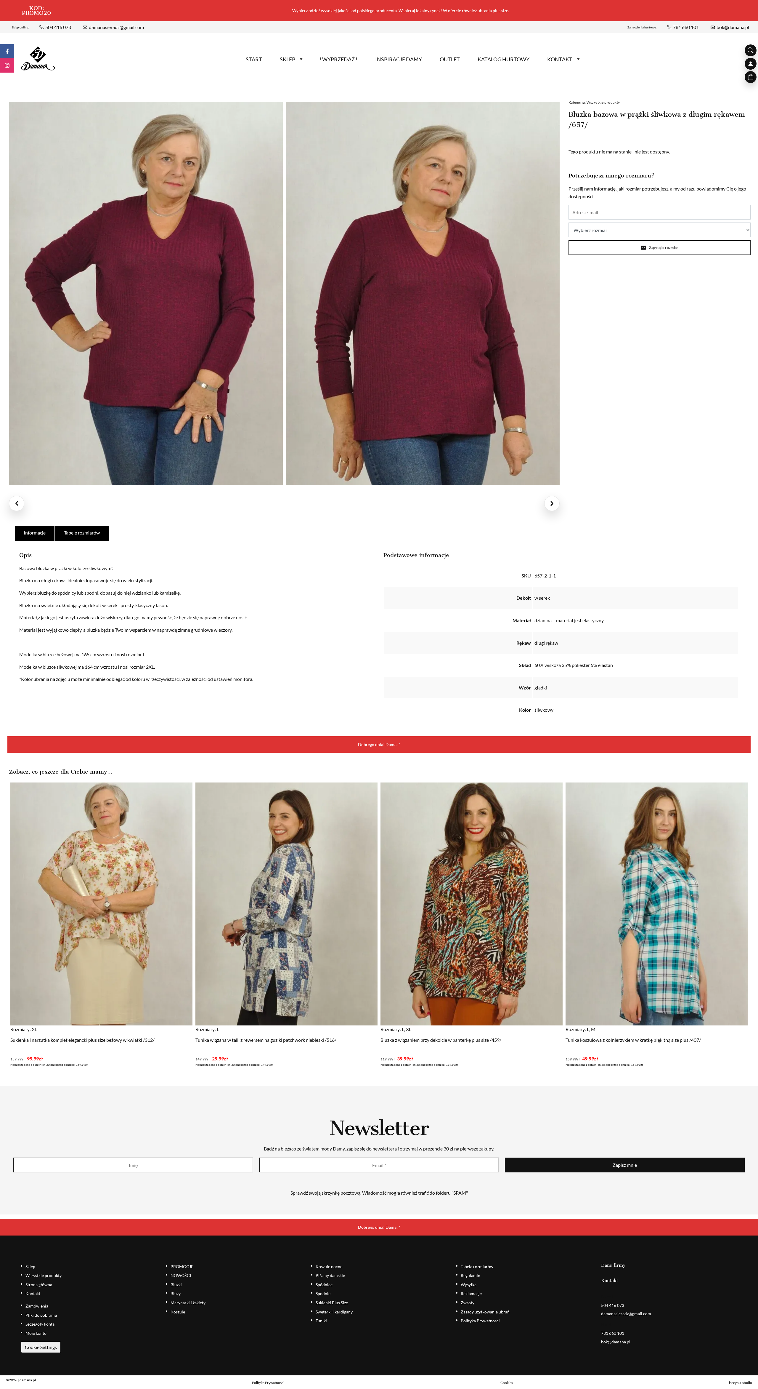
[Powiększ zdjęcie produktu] (145, 293)
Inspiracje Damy (398, 59)
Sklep (287, 59)
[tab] (35, 533)
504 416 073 (58, 27)
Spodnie (323, 1293)
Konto (751, 64)
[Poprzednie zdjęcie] (16, 503)
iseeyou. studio (740, 1382)
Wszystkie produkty (603, 102)
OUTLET (450, 59)
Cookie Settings (41, 1347)
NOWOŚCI (181, 1275)
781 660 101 (686, 27)
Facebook (7, 51)
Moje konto (35, 1333)
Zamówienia (36, 1305)
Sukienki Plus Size (332, 1302)
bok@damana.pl (733, 27)
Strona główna (38, 1284)
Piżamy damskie (330, 1275)
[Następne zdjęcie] (552, 503)
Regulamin (470, 1275)
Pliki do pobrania (41, 1315)
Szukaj (751, 50)
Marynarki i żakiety (188, 1302)
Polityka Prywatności (480, 1320)
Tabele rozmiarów (82, 532)
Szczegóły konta (39, 1323)
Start (254, 59)
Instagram (7, 65)
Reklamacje (471, 1293)
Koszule (178, 1311)
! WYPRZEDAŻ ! (338, 59)
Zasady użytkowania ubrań (485, 1311)
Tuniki (321, 1320)
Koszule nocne (329, 1266)
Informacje (35, 532)
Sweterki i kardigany (334, 1311)
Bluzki (176, 1284)
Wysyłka (468, 1284)
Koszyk (751, 77)
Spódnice (324, 1284)
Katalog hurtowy (503, 59)
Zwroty (467, 1302)
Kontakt (559, 59)
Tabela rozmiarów (477, 1266)
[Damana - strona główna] (38, 58)
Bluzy (176, 1293)
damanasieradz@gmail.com (116, 27)
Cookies (506, 1382)
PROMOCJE (182, 1266)
